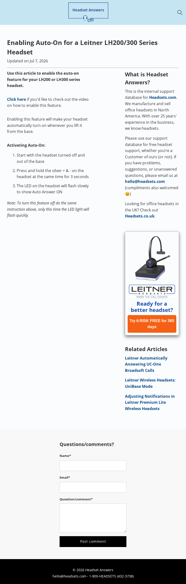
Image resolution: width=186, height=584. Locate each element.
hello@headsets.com (145, 181)
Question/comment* (76, 499)
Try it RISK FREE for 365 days (152, 324)
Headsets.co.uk (140, 216)
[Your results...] (181, 12)
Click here (16, 99)
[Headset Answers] (88, 12)
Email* (65, 477)
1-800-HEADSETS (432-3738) (111, 576)
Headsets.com (162, 97)
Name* (65, 456)
